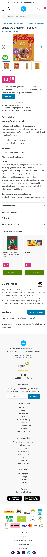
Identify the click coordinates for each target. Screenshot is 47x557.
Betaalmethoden (23, 445)
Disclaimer (23, 548)
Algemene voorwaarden (23, 540)
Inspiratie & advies (23, 492)
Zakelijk (23, 476)
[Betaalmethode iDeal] (35, 525)
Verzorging (23, 407)
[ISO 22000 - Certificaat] (32, 518)
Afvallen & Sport (23, 432)
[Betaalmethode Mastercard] (30, 525)
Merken (23, 489)
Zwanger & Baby (23, 419)
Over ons (23, 486)
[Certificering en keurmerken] (22, 518)
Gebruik (5, 218)
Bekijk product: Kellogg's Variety (34, 255)
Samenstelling (8, 205)
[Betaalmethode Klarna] (15, 525)
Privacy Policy (23, 544)
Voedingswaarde (9, 212)
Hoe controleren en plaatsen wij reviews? (18, 318)
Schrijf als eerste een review (10, 31)
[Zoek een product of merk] (4, 16)
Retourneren (23, 454)
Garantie (23, 460)
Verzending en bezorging (23, 442)
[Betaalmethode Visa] (23, 525)
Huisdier (23, 428)
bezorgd (13, 105)
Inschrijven (34, 396)
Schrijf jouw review (36, 312)
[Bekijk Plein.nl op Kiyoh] (30, 511)
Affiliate (23, 480)
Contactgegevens (23, 473)
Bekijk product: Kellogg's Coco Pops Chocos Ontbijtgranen (12, 255)
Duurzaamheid (23, 463)
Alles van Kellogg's (36, 23)
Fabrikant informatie (11, 224)
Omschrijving (8, 117)
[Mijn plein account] (8, 8)
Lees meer (6, 306)
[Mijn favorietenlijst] (38, 8)
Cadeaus (23, 422)
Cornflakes (18, 23)
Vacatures (23, 482)
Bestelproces (23, 451)
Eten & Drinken (23, 416)
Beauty (23, 410)
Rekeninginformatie (23, 448)
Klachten (23, 457)
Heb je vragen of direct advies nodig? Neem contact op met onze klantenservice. (24, 349)
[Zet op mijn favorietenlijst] (42, 36)
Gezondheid (23, 413)
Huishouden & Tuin (23, 425)
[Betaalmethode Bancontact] (41, 525)
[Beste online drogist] (39, 518)
